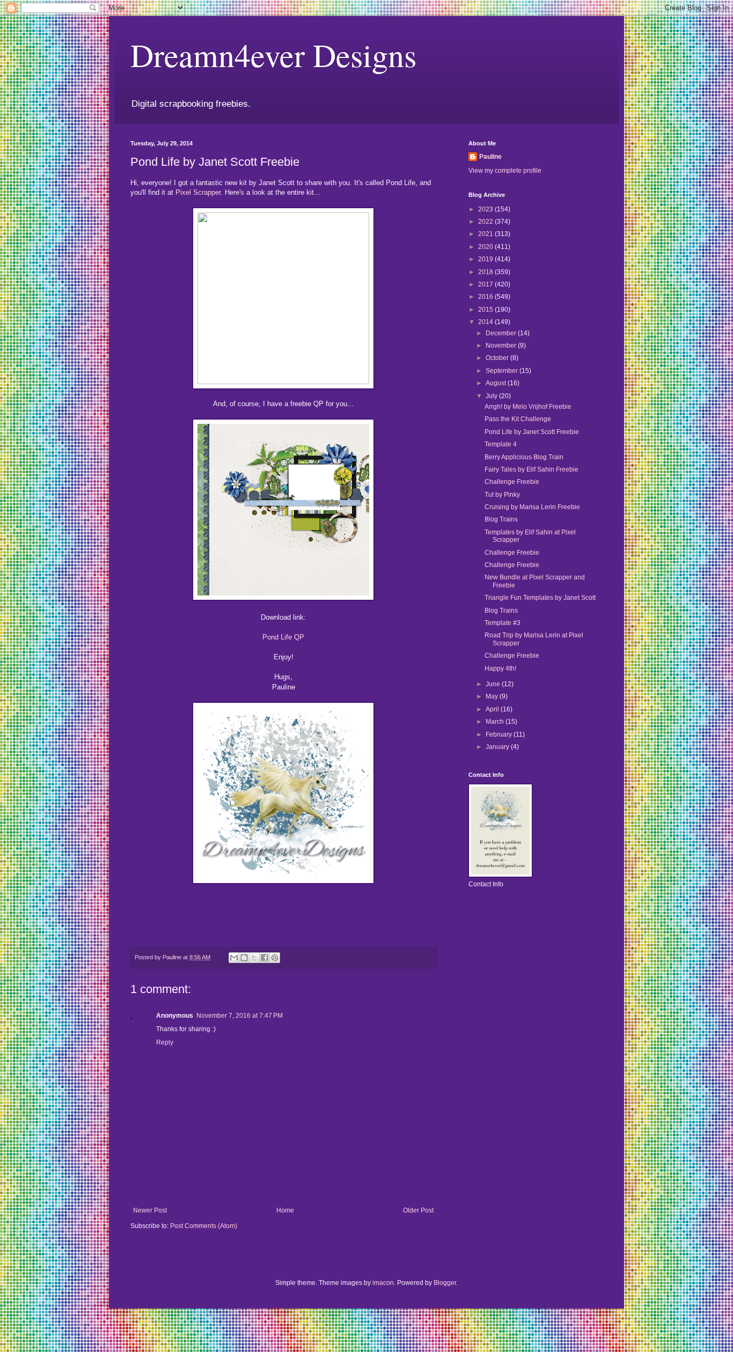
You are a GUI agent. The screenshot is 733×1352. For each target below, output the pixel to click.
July (492, 396)
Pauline (490, 156)
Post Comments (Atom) (203, 1226)
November (502, 345)
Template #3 (503, 623)
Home (285, 1210)
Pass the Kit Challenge (518, 419)
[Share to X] (254, 957)
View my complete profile (504, 170)
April (493, 709)
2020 (486, 247)
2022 (486, 221)
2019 (486, 259)
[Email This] (234, 957)
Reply (164, 1042)
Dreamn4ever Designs (273, 54)
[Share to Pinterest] (274, 957)
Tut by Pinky (502, 494)
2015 (486, 309)
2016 (486, 296)
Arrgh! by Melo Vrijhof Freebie (528, 406)
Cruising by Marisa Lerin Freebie (532, 507)
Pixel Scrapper (198, 192)
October (498, 358)
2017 (486, 284)
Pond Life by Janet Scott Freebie (532, 432)
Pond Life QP (283, 637)
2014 (486, 322)
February (500, 734)
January (498, 747)
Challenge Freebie (512, 482)
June (494, 684)
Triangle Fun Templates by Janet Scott (540, 597)
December (502, 333)
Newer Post (150, 1210)
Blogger (445, 1283)
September (502, 370)
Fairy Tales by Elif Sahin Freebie (531, 469)
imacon (383, 1283)
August (497, 383)
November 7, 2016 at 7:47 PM (239, 1015)
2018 (486, 272)
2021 (486, 234)
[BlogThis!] (244, 957)
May (493, 696)
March (495, 721)
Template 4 (501, 444)
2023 (486, 209)
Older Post (418, 1210)
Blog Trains (501, 519)
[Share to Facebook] (264, 957)
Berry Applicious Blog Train (524, 457)
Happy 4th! (500, 668)
